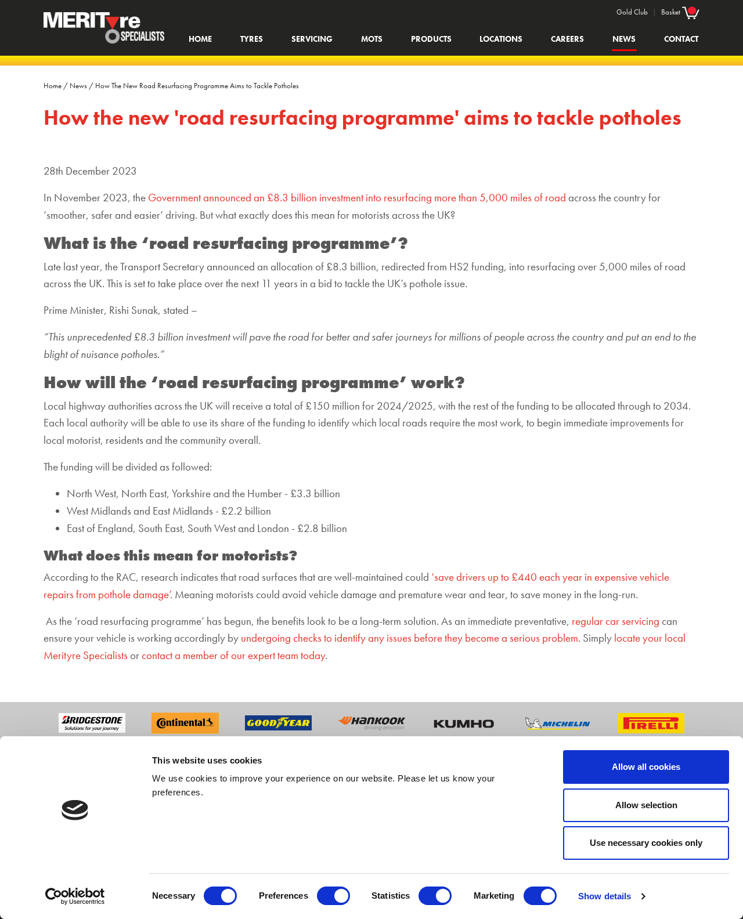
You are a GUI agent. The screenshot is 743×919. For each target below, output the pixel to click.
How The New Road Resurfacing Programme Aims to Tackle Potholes (197, 86)
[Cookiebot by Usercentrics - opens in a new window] (75, 896)
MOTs (372, 39)
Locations (500, 39)
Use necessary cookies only (646, 843)
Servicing (312, 39)
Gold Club (632, 12)
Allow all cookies (646, 767)
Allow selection (646, 805)
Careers (567, 39)
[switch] (333, 896)
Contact (681, 39)
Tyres (251, 39)
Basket (671, 12)
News (624, 39)
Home (200, 39)
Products (431, 39)
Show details (604, 896)
